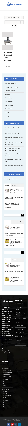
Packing (7, 116)
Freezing (7, 112)
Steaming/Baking (9, 101)
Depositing (7, 94)
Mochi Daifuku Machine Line (12, 133)
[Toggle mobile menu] (25, 8)
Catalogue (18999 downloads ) (11, 179)
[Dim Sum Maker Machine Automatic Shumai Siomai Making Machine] (7, 240)
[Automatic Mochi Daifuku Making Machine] (7, 189)
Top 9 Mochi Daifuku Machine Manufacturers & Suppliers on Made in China (7, 372)
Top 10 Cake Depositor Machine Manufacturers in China (7, 393)
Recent (14, 185)
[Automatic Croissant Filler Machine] (7, 41)
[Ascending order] (22, 17)
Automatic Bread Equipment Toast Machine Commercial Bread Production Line (13, 205)
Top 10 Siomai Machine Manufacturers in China (7, 403)
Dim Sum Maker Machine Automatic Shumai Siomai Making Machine (16, 241)
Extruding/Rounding (10, 90)
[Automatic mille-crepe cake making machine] (7, 226)
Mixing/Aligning (8, 108)
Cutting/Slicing (8, 98)
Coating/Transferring (10, 105)
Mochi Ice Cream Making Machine (14, 197)
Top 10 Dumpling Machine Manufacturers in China (7, 382)
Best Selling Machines (10, 83)
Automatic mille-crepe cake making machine (15, 226)
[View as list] (15, 25)
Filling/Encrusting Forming (11, 87)
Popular (7, 185)
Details (8, 66)
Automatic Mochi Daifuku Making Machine (16, 190)
